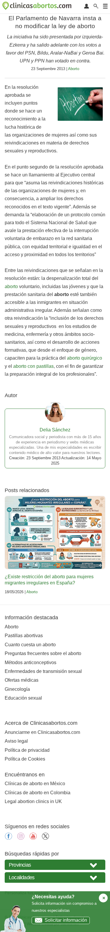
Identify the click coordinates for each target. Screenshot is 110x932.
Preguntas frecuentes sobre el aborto (43, 653)
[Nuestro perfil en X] (45, 838)
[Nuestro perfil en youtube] (33, 838)
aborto (11, 286)
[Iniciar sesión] (86, 6)
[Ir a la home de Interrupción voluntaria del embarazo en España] (37, 6)
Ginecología (17, 689)
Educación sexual (23, 697)
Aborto (73, 69)
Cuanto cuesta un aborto (30, 644)
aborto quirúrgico (84, 358)
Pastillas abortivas (24, 635)
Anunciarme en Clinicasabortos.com (42, 732)
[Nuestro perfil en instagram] (21, 838)
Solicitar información (66, 920)
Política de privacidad (27, 750)
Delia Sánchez (55, 429)
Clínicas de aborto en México (35, 783)
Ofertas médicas (21, 680)
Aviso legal (16, 741)
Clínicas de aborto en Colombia (37, 792)
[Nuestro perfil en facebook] (8, 838)
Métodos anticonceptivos (30, 662)
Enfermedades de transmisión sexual (43, 671)
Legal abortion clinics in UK (33, 801)
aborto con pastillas (33, 366)
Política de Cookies (25, 758)
